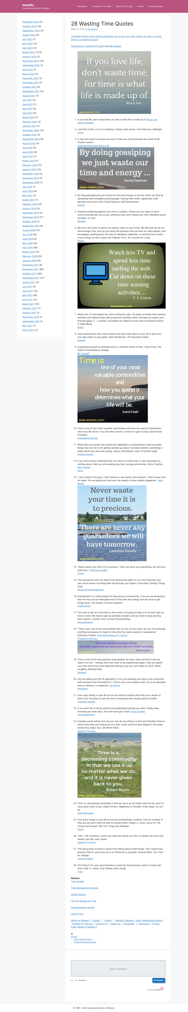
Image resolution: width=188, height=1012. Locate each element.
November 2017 (30, 269)
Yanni (160, 480)
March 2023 (28, 52)
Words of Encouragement (90, 590)
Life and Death (85, 858)
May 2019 (27, 195)
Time (80, 871)
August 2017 (28, 282)
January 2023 (29, 56)
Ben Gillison (115, 46)
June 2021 (27, 104)
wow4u (28, 5)
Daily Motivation (86, 813)
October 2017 (29, 273)
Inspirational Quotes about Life (93, 145)
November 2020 (30, 130)
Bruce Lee (152, 119)
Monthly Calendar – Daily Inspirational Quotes (138, 920)
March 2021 (28, 117)
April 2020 (27, 156)
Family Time (77, 914)
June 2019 (27, 191)
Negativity (83, 688)
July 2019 (27, 187)
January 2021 (29, 126)
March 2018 (28, 252)
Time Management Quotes (84, 888)
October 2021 (29, 87)
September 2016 (31, 321)
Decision (82, 672)
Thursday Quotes (86, 701)
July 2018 (27, 234)
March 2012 (28, 330)
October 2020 (29, 135)
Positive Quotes (156, 6)
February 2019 (29, 204)
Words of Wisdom (80, 920)
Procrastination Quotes (83, 907)
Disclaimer (129, 924)
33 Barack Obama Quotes (85, 942)
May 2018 (27, 243)
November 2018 (30, 217)
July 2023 (27, 39)
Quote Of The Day (124, 6)
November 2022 (30, 61)
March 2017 (28, 304)
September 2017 (30, 278)
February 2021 (29, 121)
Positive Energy (85, 454)
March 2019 (28, 200)
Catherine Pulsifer (95, 46)
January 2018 (29, 260)
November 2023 (30, 22)
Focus (81, 829)
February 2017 (29, 308)
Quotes (96, 920)
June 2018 (27, 239)
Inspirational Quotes (88, 438)
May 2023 (27, 43)
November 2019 (30, 178)
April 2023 (27, 48)
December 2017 (30, 265)
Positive (82, 340)
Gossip (81, 205)
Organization (84, 606)
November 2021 (30, 82)
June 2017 (27, 291)
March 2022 (28, 74)
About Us (115, 924)
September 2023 (31, 30)
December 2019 (30, 174)
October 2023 (29, 26)
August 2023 (29, 35)
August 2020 (29, 143)
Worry (80, 470)
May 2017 (27, 295)
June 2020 (27, 152)
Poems (140, 6)
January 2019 (29, 208)
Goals (80, 327)
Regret (81, 483)
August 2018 (28, 230)
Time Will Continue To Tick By (112, 635)
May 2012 (27, 325)
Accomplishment (86, 714)
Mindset (82, 221)
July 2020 (27, 148)
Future (81, 573)
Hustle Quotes (78, 894)
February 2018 (29, 256)
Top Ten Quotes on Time (83, 901)
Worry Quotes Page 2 (83, 939)
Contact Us (101, 924)
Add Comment (159, 980)
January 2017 (29, 312)
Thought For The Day (101, 6)
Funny (81, 132)
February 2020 (29, 165)
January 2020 (29, 169)
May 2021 (27, 108)
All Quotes (82, 6)
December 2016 (30, 317)
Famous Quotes (86, 123)
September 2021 (30, 91)
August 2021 (28, 95)
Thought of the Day (87, 638)
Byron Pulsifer (138, 711)
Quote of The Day (87, 731)
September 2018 (30, 226)
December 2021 (30, 78)
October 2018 (29, 221)
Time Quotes (77, 881)
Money (81, 241)
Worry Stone (84, 467)
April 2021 (27, 113)
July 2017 (27, 286)
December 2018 (30, 213)
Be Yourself (83, 353)
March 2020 (28, 161)
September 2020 (31, 139)
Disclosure (143, 924)
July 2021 (27, 100)
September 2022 (31, 65)
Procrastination (85, 622)
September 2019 (31, 182)
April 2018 (27, 247)
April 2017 (27, 299)
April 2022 (27, 69)
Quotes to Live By (87, 842)
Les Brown (114, 685)
